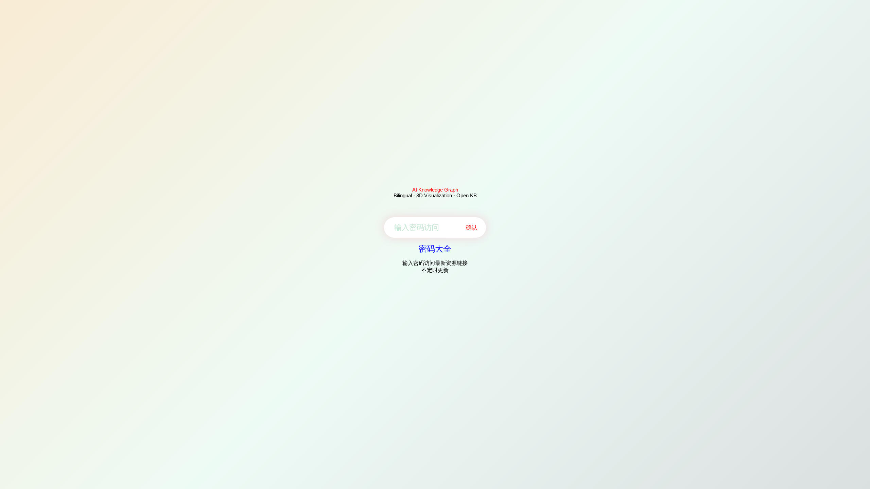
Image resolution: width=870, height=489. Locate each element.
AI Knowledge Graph (435, 190)
